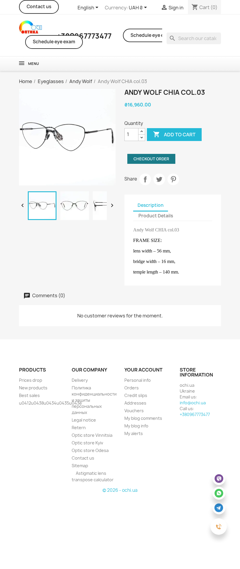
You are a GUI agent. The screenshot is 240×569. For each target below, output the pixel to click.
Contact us (39, 7)
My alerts (133, 433)
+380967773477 (195, 414)
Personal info (137, 380)
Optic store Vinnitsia (92, 435)
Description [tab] (151, 205)
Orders (131, 388)
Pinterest (173, 179)
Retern (79, 427)
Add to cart (174, 134)
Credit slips (135, 395)
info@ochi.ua (193, 402)
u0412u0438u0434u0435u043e (50, 403)
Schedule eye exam (54, 42)
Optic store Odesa (90, 450)
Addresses (135, 403)
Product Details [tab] (155, 216)
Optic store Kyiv (87, 443)
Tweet (159, 179)
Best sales (29, 395)
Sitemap (80, 465)
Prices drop (30, 380)
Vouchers (134, 410)
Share (145, 179)
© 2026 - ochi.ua (120, 490)
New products (33, 388)
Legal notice (84, 420)
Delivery (80, 380)
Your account (143, 370)
